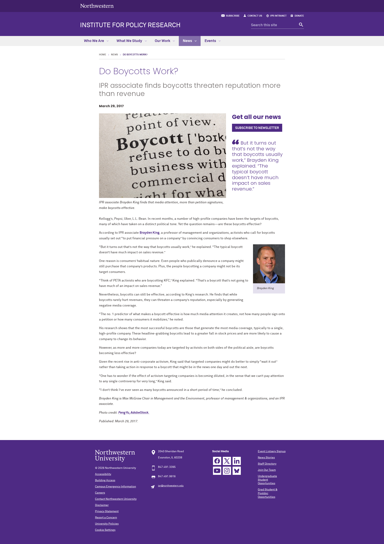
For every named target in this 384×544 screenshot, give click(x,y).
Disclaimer (102, 505)
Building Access (105, 480)
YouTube (217, 471)
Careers (100, 492)
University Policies (107, 523)
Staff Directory (267, 463)
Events (211, 41)
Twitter (227, 461)
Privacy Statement (107, 511)
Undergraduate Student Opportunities (267, 480)
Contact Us (255, 16)
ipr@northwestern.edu (171, 486)
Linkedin (237, 461)
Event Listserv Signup (272, 451)
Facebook (217, 461)
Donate (299, 16)
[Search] (300, 25)
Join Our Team (267, 470)
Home (102, 55)
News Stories (266, 457)
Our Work (163, 41)
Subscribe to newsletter (257, 128)
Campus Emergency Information (115, 486)
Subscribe (233, 16)
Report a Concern (106, 517)
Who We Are (94, 41)
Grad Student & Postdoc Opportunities (267, 493)
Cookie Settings (105, 530)
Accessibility (103, 474)
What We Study (130, 41)
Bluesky (237, 471)
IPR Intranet (278, 16)
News (188, 41)
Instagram (227, 471)
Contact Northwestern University (116, 499)
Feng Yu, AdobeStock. (133, 412)
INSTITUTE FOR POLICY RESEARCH (130, 25)
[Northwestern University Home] (97, 6)
